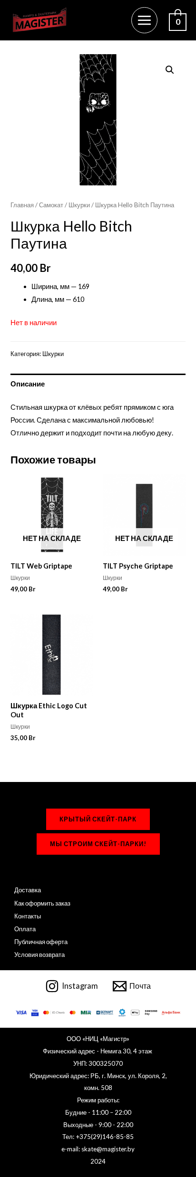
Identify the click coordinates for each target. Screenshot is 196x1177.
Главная (22, 205)
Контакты (27, 916)
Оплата (25, 929)
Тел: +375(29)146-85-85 (98, 1136)
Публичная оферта (41, 941)
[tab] (97, 384)
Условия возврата (39, 954)
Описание (27, 384)
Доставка (27, 890)
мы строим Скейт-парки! (98, 844)
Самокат (51, 205)
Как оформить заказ (42, 903)
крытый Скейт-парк (98, 819)
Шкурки (79, 205)
